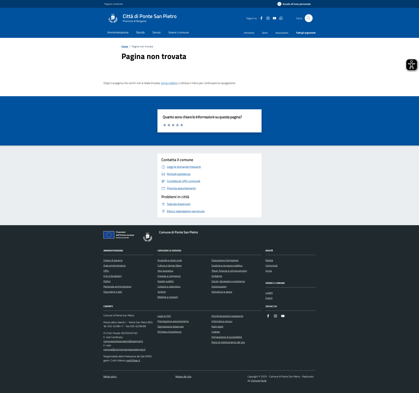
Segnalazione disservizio (170, 326)
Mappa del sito (183, 376)
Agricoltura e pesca (221, 292)
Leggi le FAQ (164, 316)
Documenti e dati (112, 292)
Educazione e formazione (224, 260)
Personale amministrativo (117, 286)
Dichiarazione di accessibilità (226, 337)
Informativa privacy (221, 321)
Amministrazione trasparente (227, 316)
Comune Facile (258, 381)
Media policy (110, 376)
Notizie (269, 260)
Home (124, 46)
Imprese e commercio (169, 276)
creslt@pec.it (133, 360)
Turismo (161, 292)
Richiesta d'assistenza (169, 332)
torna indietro (169, 83)
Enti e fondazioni (112, 276)
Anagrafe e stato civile (169, 260)
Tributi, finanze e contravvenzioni (229, 271)
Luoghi (269, 293)
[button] (294, 4)
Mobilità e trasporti (167, 297)
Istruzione (249, 33)
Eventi (269, 298)
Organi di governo (113, 260)
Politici (106, 281)
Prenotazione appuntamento (173, 321)
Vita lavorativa (165, 271)
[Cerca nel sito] (309, 18)
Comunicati (271, 265)
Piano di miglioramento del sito (228, 342)
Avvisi (268, 271)
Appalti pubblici (165, 281)
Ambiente (216, 276)
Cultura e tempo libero (169, 265)
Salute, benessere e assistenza (228, 281)
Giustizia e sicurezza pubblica (226, 265)
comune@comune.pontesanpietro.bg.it (124, 349)
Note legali (217, 326)
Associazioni (281, 33)
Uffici (106, 271)
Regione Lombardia (113, 4)
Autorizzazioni (219, 286)
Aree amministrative (114, 265)
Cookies (215, 332)
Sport (265, 33)
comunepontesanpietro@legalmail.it (123, 341)
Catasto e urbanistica (168, 286)
